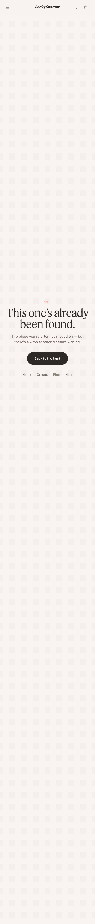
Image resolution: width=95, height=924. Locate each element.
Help (68, 375)
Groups (42, 375)
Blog (56, 375)
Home (27, 375)
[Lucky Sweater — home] (47, 7)
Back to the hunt (47, 358)
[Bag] (85, 7)
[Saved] (75, 7)
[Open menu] (7, 7)
